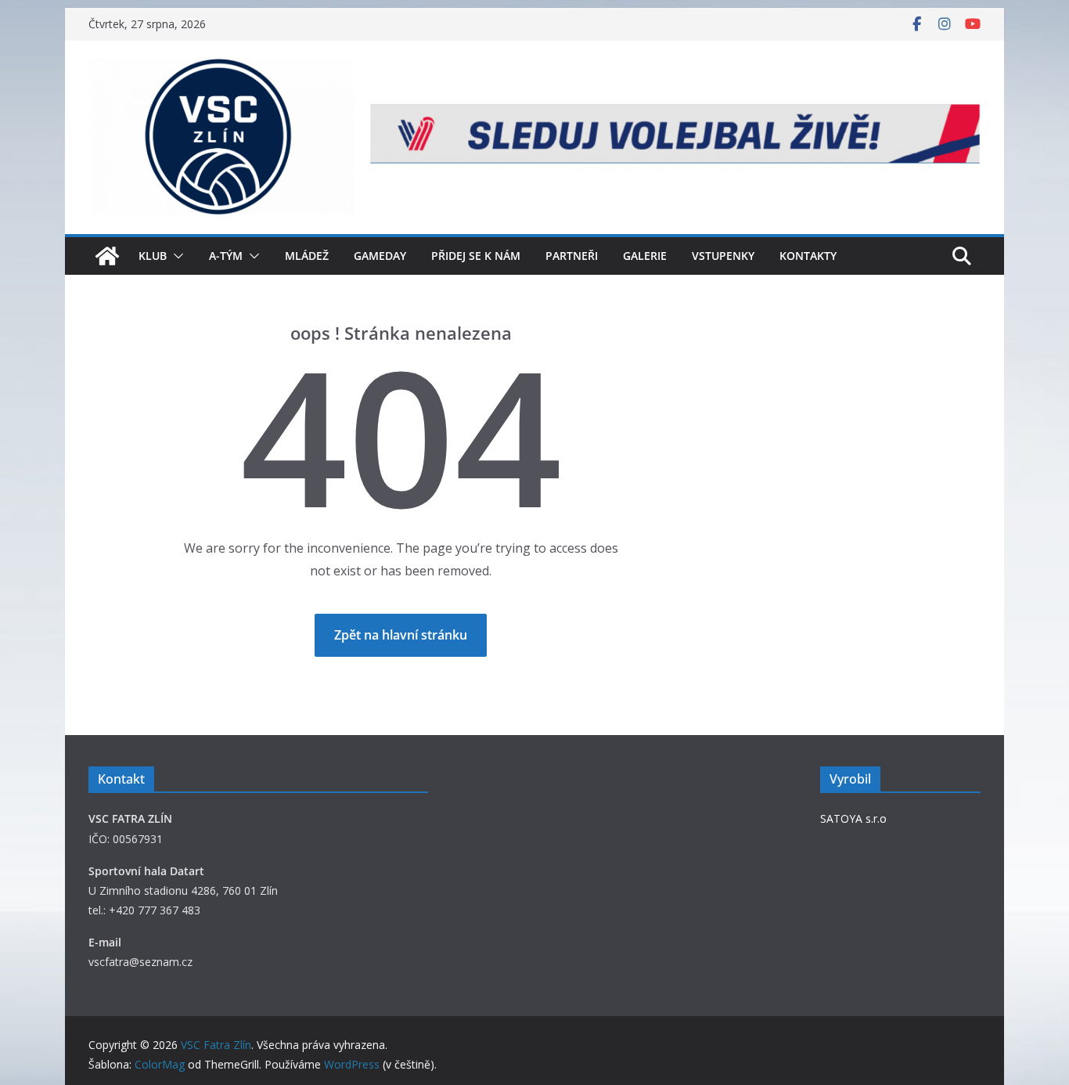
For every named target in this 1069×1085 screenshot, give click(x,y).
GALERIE (645, 255)
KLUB (153, 255)
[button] (175, 256)
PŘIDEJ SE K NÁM (475, 255)
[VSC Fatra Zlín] (107, 256)
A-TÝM (226, 255)
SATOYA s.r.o (853, 818)
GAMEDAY (380, 255)
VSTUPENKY (723, 255)
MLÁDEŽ (307, 255)
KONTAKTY (808, 255)
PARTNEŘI (571, 255)
